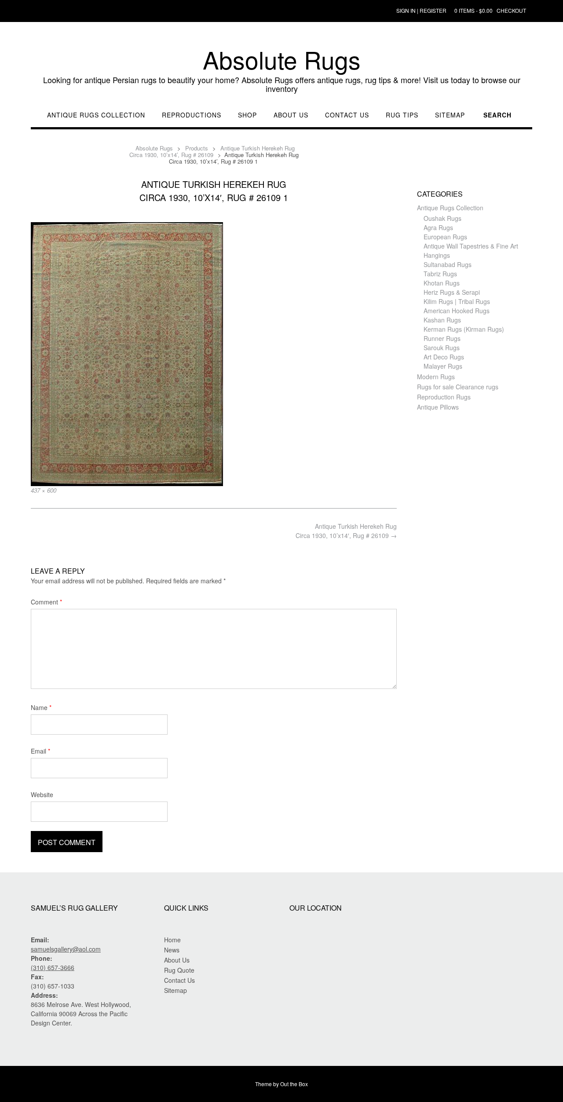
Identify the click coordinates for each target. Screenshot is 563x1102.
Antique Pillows (438, 407)
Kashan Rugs (442, 319)
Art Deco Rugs (444, 356)
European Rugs (445, 236)
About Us (291, 115)
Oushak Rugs (442, 218)
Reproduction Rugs (444, 396)
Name (41, 707)
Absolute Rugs (282, 59)
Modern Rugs (436, 376)
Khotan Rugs (442, 282)
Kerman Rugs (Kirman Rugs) (464, 329)
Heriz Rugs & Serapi (452, 292)
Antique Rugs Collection (96, 115)
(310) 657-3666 (52, 967)
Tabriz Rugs (440, 273)
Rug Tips (402, 115)
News (171, 949)
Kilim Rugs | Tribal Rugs (457, 301)
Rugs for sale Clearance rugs (457, 386)
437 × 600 (43, 490)
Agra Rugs (438, 227)
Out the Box (294, 1083)
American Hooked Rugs (457, 310)
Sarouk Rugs (442, 347)
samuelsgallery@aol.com (66, 949)
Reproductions (191, 115)
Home (172, 939)
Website (42, 794)
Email (40, 751)
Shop (247, 115)
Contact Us (347, 115)
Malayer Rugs (443, 366)
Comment (46, 601)
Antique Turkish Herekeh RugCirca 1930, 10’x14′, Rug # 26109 (346, 531)
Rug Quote (179, 970)
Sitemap (450, 115)
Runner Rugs (442, 338)
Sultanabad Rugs (448, 264)
